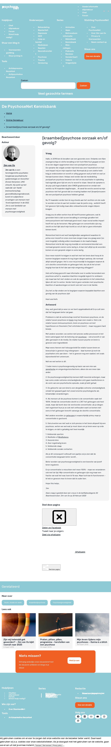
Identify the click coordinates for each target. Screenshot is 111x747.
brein (71, 320)
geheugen (70, 416)
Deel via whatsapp (51, 535)
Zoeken (24, 80)
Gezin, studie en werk (13, 602)
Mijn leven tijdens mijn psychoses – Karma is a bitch (92, 640)
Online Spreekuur (14, 120)
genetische (50, 369)
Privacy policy (57, 745)
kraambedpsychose (37, 602)
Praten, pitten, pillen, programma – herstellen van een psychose (55, 642)
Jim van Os (9, 165)
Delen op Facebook (51, 528)
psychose (82, 337)
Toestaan (38, 745)
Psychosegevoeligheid (62, 602)
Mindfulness (63, 437)
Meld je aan (74, 660)
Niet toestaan (47, 745)
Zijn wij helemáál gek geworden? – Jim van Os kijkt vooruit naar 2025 (18, 642)
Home (9, 113)
